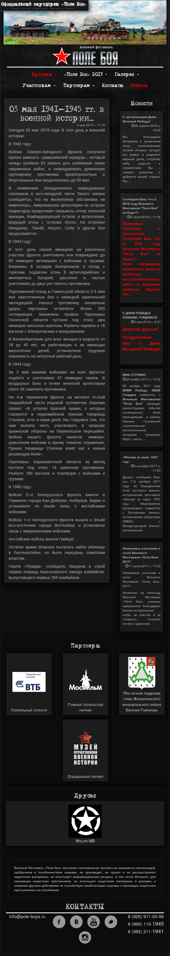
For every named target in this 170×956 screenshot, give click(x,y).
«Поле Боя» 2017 (84, 74)
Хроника (42, 74)
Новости (142, 103)
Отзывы (139, 85)
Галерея (126, 74)
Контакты (112, 85)
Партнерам (77, 85)
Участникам (38, 85)
